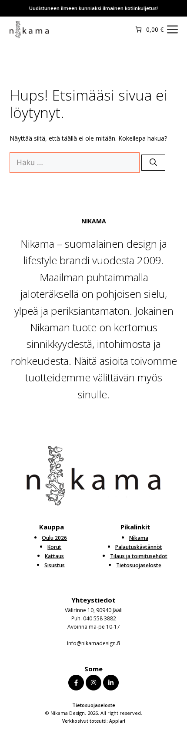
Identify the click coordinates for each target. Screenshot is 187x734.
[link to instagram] (93, 682)
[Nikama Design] (29, 30)
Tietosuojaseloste (93, 705)
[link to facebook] (76, 682)
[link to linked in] (111, 682)
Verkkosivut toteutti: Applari (93, 721)
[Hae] (153, 163)
